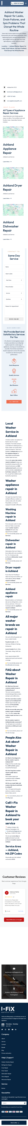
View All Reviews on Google (14, 919)
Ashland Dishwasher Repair (11, 226)
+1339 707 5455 (18, 3)
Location (4, 46)
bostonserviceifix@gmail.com (14, 92)
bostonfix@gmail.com (16, 831)
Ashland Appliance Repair (9, 149)
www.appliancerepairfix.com (14, 101)
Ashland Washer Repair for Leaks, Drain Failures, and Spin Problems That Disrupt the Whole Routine (14, 48)
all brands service (11, 665)
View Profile (20, 911)
